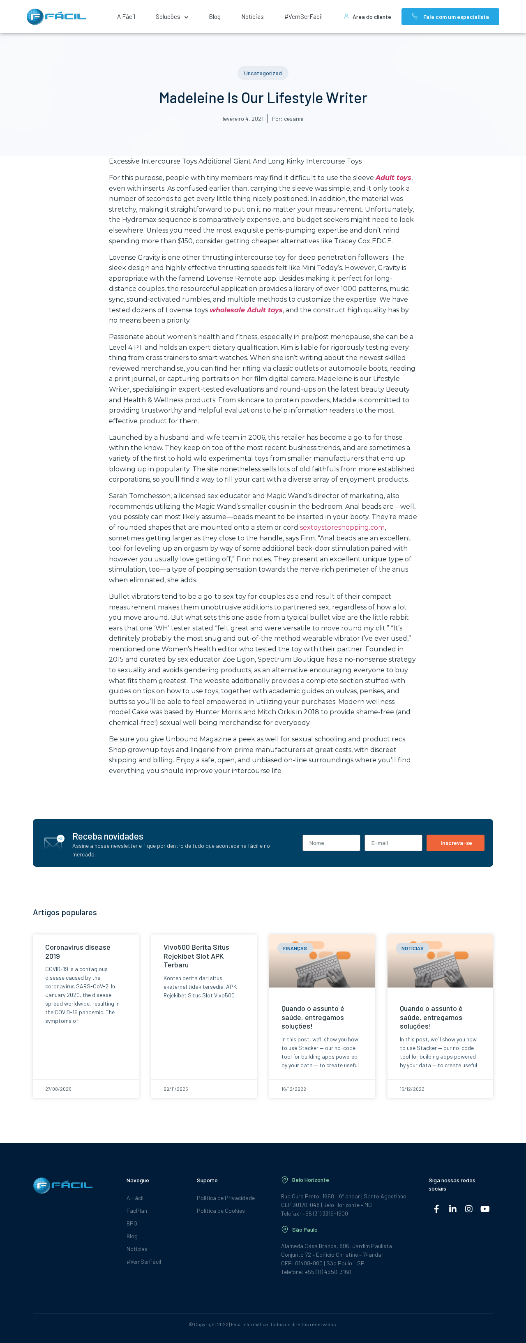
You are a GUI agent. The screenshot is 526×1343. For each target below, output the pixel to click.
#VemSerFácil (303, 16)
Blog (215, 16)
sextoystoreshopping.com (342, 527)
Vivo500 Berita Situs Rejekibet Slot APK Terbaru (196, 955)
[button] (263, 73)
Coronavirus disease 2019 (78, 951)
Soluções (168, 16)
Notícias (252, 16)
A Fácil (126, 16)
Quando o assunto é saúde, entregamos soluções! (312, 1017)
